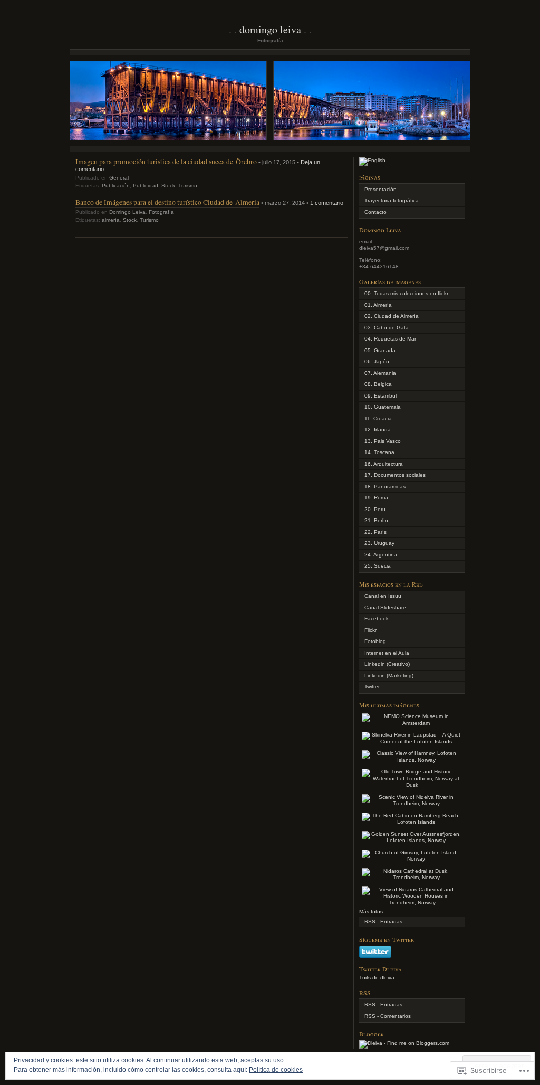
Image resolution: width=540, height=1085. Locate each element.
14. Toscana (379, 452)
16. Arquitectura (383, 464)
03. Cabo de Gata (386, 328)
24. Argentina (380, 555)
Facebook (376, 618)
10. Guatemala (382, 407)
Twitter (372, 687)
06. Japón (376, 361)
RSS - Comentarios (387, 1016)
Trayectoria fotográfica (391, 200)
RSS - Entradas (383, 921)
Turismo (187, 185)
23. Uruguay (379, 543)
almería (111, 220)
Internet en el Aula (386, 653)
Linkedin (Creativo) (387, 664)
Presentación (380, 189)
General (119, 178)
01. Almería (378, 305)
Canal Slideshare (385, 607)
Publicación (116, 185)
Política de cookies (276, 1069)
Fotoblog (375, 641)
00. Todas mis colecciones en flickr (406, 293)
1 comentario (326, 203)
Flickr (370, 630)
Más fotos (371, 911)
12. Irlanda (377, 429)
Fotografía (161, 212)
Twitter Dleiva (380, 969)
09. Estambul (380, 396)
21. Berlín (376, 520)
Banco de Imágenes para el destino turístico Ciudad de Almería (167, 202)
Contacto (375, 212)
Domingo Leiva (270, 29)
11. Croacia (378, 418)
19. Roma (376, 498)
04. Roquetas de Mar (390, 339)
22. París (375, 532)
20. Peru (374, 509)
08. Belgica (378, 384)
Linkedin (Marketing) (388, 675)
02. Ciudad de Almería (391, 316)
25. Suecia (377, 566)
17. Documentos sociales (395, 475)
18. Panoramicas (385, 486)
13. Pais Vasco (382, 441)
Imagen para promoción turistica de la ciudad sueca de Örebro (166, 161)
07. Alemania (380, 373)
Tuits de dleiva (376, 977)
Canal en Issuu (382, 596)
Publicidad (145, 185)
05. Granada (380, 350)
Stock (168, 185)
